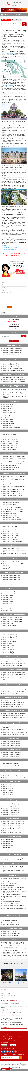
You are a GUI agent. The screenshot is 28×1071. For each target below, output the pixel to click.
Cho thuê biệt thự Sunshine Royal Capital (13, 775)
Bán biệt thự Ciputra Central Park (11, 517)
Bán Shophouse (6, 847)
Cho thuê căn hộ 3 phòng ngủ (10, 445)
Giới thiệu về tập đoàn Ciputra (8, 997)
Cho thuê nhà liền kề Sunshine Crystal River (13, 734)
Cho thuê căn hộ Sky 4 (8, 651)
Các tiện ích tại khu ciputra (9, 912)
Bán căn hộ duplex (7, 581)
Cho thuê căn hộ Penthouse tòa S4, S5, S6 (13, 491)
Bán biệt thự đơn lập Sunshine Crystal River (13, 715)
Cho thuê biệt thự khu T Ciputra (10, 530)
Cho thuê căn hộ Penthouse (9, 449)
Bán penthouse (6, 583)
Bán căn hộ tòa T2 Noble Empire (11, 808)
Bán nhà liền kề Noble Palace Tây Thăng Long (14, 858)
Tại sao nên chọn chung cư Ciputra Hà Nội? (12, 1024)
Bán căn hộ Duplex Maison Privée (11, 354)
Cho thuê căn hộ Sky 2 (8, 647)
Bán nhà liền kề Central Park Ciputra (12, 519)
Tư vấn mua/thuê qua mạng (14, 329)
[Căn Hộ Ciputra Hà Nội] (14, 6)
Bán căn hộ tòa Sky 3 (8, 606)
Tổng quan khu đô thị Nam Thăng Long (11, 1012)
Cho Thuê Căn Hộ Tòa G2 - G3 (10, 434)
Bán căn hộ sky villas (8, 584)
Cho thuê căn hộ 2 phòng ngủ (10, 634)
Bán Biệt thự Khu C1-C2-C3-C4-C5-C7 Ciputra (14, 509)
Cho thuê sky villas (7, 627)
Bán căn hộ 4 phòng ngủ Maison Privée (12, 352)
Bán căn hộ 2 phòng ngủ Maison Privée (12, 348)
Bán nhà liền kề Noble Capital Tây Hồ (12, 706)
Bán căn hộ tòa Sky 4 (8, 608)
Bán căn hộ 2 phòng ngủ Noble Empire (12, 803)
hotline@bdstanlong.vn (10, 1040)
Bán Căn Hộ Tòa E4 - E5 (9, 408)
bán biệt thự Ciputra (16, 1067)
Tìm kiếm (24, 24)
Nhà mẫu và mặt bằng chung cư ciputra (12, 899)
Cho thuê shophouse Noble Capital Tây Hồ (13, 688)
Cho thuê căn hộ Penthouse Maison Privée (13, 370)
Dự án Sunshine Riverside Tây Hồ (11, 922)
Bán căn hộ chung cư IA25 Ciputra (11, 427)
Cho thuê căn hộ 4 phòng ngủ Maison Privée (14, 366)
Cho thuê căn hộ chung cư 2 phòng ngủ (12, 617)
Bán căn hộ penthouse (8, 601)
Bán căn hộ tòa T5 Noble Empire (11, 814)
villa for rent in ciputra (7, 1065)
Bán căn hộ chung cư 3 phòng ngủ (11, 577)
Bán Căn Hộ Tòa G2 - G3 (9, 404)
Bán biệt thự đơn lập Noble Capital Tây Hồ (13, 704)
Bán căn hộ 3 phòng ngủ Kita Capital (12, 754)
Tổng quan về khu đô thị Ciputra (11, 883)
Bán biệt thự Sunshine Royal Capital (11, 765)
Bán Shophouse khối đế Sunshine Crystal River (14, 713)
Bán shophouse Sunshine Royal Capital (12, 767)
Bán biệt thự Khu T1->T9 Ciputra (11, 506)
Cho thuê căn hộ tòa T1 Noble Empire (12, 825)
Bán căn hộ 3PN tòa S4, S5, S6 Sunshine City (14, 461)
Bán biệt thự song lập (8, 849)
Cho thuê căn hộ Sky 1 (8, 645)
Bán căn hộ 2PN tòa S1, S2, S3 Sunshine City (14, 456)
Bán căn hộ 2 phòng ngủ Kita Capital (12, 752)
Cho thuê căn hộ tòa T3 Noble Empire (12, 828)
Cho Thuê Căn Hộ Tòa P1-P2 (10, 439)
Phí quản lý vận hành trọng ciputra (11, 894)
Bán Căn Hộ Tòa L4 (7, 415)
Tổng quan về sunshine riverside (11, 924)
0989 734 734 (22, 15)
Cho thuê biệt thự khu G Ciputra (10, 535)
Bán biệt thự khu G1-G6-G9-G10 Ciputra (13, 511)
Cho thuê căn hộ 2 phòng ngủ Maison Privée (14, 363)
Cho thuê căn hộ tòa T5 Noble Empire (12, 832)
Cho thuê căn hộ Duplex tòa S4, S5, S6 (12, 495)
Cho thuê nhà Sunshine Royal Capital (12, 774)
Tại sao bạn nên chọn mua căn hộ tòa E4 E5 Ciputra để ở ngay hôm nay (12, 1019)
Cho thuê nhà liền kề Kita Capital (11, 796)
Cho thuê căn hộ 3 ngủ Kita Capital (11, 743)
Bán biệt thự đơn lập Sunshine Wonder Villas (14, 663)
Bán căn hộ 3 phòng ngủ (9, 419)
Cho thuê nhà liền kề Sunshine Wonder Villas (14, 672)
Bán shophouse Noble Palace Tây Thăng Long (14, 859)
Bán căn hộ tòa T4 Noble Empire (11, 812)
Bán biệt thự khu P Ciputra (9, 513)
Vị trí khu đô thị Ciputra (8, 885)
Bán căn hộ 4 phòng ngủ (9, 421)
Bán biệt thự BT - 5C (8, 843)
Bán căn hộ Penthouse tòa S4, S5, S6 (12, 465)
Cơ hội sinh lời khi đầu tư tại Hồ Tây (10, 1010)
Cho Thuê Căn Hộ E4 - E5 (9, 436)
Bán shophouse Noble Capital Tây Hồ (12, 700)
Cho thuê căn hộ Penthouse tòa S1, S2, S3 (13, 489)
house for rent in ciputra (22, 1064)
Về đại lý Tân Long (5, 993)
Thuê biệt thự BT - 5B (8, 786)
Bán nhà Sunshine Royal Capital (11, 763)
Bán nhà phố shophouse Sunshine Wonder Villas (15, 660)
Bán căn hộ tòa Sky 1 (8, 603)
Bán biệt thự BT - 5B (8, 841)
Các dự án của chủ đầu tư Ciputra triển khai (13, 887)
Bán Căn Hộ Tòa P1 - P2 (9, 410)
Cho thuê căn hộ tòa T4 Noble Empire (12, 830)
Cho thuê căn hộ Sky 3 (8, 649)
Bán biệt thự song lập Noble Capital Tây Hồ (13, 702)
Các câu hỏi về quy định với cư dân (10, 1003)
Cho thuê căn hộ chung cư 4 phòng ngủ (12, 621)
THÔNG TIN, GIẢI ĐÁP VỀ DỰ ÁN (9, 1000)
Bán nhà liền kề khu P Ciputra (10, 515)
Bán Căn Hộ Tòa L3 (7, 414)
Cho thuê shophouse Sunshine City (11, 561)
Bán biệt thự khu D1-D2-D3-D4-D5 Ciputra (13, 507)
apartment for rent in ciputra (10, 1064)
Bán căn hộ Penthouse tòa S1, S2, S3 (12, 463)
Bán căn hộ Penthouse (8, 423)
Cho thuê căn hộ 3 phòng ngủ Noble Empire (13, 823)
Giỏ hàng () (15, 341)
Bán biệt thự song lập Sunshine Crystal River (14, 717)
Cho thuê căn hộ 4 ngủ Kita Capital (11, 745)
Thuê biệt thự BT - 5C (8, 788)
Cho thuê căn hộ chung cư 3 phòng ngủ (12, 619)
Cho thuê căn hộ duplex (8, 623)
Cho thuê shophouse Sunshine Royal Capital (14, 777)
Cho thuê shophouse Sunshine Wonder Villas (14, 681)
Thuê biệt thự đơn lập (8, 794)
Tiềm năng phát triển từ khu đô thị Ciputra (13, 889)
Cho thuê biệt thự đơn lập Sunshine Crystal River (15, 732)
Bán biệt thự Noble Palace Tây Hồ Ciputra (13, 377)
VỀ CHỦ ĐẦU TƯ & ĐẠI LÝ (7, 990)
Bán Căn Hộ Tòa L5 (7, 417)
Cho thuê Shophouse (8, 790)
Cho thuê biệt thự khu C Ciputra (10, 533)
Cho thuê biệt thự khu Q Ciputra (10, 528)
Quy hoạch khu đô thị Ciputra (8, 995)
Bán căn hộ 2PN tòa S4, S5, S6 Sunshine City (14, 458)
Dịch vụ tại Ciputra (7, 882)
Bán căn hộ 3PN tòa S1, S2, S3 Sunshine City (14, 460)
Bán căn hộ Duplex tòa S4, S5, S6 (11, 469)
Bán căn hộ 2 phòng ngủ (9, 591)
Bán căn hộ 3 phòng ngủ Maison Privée (12, 350)
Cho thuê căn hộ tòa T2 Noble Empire (12, 827)
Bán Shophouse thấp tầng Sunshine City (13, 548)
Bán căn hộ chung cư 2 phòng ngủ (11, 575)
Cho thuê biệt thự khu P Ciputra (10, 537)
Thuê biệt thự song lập (8, 792)
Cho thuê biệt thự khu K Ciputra (10, 526)
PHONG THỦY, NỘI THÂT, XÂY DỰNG (10, 1015)
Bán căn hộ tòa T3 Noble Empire (11, 810)
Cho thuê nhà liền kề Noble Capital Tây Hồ (13, 693)
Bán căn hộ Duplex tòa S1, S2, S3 (11, 467)
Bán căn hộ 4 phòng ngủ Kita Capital (12, 756)
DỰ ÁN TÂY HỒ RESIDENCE (10, 920)
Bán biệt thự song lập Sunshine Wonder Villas (14, 661)
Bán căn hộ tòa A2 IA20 (8, 425)
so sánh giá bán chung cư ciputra (11, 903)
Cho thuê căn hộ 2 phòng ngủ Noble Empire (13, 821)
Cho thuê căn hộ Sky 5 (8, 652)
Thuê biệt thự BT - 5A (8, 784)
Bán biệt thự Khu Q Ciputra (9, 504)
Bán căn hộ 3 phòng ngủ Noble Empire (12, 805)
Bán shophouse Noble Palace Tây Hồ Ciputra (14, 381)
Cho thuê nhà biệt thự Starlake (10, 935)
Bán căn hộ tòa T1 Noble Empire (11, 806)
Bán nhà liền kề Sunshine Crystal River (12, 719)
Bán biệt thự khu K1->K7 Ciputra (11, 502)
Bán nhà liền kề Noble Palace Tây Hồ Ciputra (14, 379)
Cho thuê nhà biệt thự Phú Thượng (11, 933)
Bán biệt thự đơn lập (8, 845)
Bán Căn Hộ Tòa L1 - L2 (9, 412)
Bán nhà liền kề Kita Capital (9, 851)
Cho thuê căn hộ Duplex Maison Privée (12, 368)
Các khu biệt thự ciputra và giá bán (11, 901)
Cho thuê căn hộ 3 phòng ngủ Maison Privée (14, 364)
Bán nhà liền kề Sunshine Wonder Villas (12, 665)
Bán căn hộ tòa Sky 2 (8, 605)
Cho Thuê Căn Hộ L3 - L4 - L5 (10, 443)
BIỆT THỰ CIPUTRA (8, 919)
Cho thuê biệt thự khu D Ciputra (10, 531)
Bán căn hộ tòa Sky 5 (8, 610)
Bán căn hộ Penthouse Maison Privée (12, 356)
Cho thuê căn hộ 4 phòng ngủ (10, 447)
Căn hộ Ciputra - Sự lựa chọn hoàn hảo (11, 1022)
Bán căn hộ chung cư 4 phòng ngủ (11, 579)
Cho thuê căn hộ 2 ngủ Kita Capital (11, 741)
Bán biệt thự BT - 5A (8, 839)
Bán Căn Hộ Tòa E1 (8, 406)
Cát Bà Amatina (15, 1065)
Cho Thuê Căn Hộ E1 (8, 438)
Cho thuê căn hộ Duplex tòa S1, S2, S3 (12, 493)
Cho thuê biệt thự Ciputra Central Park (12, 541)
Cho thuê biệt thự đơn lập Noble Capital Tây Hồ (14, 690)
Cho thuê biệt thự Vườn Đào (10, 931)
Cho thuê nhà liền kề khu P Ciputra (11, 539)
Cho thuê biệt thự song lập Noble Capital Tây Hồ (15, 691)
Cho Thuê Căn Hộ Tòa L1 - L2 (10, 441)
